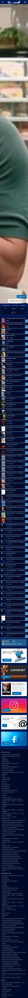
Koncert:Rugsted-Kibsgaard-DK (10, 861)
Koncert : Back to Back (8, 833)
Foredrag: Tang (6, 845)
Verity (3, 916)
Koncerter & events (7, 995)
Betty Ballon (5, 915)
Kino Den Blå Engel (14, 2)
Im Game (4, 793)
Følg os (6, 710)
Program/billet (5, 305)
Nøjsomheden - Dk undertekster (10, 763)
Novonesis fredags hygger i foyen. (11, 756)
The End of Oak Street (7, 770)
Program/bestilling (6, 989)
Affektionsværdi (6, 779)
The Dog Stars (5, 777)
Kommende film (6, 991)
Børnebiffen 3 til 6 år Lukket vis (10, 790)
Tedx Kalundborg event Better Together (12, 799)
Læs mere (22, 296)
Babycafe (4, 783)
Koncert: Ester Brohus (7, 865)
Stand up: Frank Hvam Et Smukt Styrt (11, 867)
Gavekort (22, 305)
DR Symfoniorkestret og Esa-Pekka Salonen (13, 820)
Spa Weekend (5, 786)
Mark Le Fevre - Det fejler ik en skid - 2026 (13, 826)
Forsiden (4, 988)
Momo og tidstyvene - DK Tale (10, 940)
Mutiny (3, 776)
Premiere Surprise (6, 797)
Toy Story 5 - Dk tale (7, 768)
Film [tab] (5, 308)
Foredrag (4, 996)
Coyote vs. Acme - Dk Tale (9, 817)
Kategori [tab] (13, 308)
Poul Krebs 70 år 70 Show (8, 831)
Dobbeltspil (5, 760)
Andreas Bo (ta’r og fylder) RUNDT (11, 856)
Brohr (3, 808)
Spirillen (4, 758)
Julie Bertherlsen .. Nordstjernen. (10, 847)
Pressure (4, 795)
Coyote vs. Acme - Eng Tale (14, 301)
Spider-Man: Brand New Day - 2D (10, 767)
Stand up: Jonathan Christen (9, 827)
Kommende (15, 305)
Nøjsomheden (5, 761)
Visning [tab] (22, 308)
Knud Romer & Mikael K (8, 849)
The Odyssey (5, 765)
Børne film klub (6, 819)
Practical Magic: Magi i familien (10, 888)
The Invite (4, 781)
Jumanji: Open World (7, 949)
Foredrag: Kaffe (6, 840)
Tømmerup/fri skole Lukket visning (11, 863)
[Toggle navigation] (25, 2)
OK (4, 725)
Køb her (6, 676)
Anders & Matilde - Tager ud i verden (11, 977)
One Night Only (5, 785)
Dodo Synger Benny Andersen (9, 854)
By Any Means (5, 788)
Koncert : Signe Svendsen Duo (10, 852)
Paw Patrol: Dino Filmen (8, 792)
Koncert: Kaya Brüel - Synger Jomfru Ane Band (14, 851)
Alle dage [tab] (13, 312)
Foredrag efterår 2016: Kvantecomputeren (13, 829)
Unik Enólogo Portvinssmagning (10, 838)
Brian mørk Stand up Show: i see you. (11, 824)
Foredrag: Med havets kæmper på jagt (12, 822)
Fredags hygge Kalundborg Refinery (11, 754)
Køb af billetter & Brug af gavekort (11, 986)
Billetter (17, 693)
